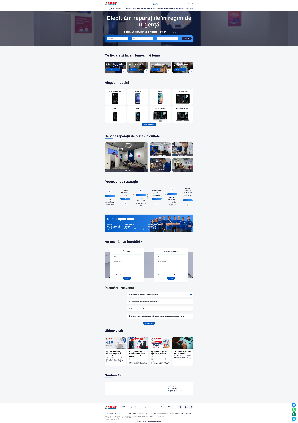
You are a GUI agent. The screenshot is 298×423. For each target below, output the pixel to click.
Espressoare (155, 407)
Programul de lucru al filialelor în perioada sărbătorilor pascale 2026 (159, 354)
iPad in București (183, 91)
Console (163, 407)
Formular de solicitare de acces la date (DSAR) (118, 417)
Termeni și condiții (126, 416)
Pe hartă (156, 4)
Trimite (127, 278)
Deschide (133, 69)
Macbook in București (182, 108)
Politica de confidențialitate (112, 416)
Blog (129, 413)
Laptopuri (146, 407)
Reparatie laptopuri (156, 8)
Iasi (182, 413)
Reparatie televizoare (170, 8)
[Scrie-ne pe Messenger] (294, 405)
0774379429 (190, 3)
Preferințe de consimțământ (112, 419)
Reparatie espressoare (185, 8)
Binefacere (118, 413)
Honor (138, 108)
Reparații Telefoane (143, 8)
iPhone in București (115, 91)
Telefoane (124, 407)
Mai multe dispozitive (149, 124)
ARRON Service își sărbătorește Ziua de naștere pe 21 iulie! (114, 353)
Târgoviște (188, 413)
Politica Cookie (174, 413)
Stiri (125, 413)
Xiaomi (160, 91)
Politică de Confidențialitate (160, 413)
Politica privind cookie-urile (140, 416)
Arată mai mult (149, 323)
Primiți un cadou (180, 69)
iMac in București (160, 108)
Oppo (115, 108)
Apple (131, 407)
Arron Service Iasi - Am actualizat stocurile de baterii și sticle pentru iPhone (137, 354)
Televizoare (138, 407)
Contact (148, 413)
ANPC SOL (161, 416)
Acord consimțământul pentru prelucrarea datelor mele (127, 274)
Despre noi (110, 413)
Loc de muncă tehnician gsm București (183, 352)
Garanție (141, 413)
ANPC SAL (153, 416)
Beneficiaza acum (113, 69)
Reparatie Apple (130, 8)
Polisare (170, 407)
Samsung (138, 91)
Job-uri (135, 413)
